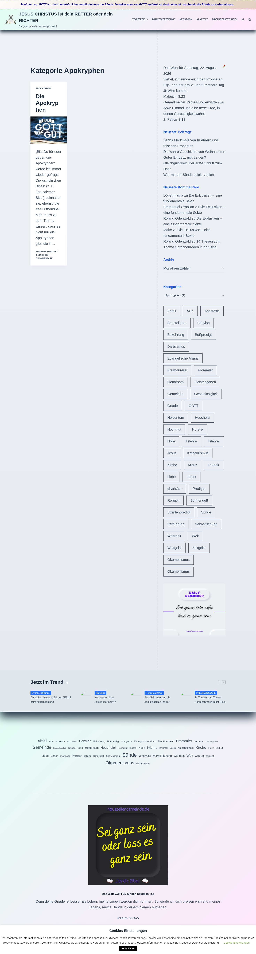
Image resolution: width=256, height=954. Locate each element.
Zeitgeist (198, 548)
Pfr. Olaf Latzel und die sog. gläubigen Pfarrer (157, 699)
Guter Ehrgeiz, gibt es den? (184, 157)
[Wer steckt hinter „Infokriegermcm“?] (86, 697)
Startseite (138, 19)
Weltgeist (174, 548)
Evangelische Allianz (183, 358)
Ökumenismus (178, 560)
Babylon (203, 323)
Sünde (206, 512)
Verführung (175, 524)
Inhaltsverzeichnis (163, 19)
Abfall (171, 311)
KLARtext (202, 19)
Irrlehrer (214, 441)
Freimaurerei (177, 370)
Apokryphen (43, 88)
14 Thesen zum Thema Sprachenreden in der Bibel (210, 699)
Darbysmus (176, 346)
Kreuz (192, 465)
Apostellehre (177, 323)
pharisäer (174, 488)
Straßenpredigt (178, 512)
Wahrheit (174, 536)
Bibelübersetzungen (224, 19)
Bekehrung (175, 335)
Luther (191, 477)
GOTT (193, 406)
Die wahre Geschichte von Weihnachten (194, 152)
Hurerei (197, 429)
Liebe (171, 477)
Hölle (171, 441)
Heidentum (175, 417)
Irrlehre (191, 441)
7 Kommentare (44, 258)
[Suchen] (249, 19)
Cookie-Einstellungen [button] (237, 942)
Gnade (172, 406)
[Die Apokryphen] (48, 130)
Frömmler (205, 370)
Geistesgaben (205, 382)
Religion (173, 500)
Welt (195, 536)
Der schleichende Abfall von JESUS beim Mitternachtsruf (50, 699)
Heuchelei (202, 417)
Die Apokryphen (47, 103)
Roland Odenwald (177, 218)
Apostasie (212, 311)
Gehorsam (175, 382)
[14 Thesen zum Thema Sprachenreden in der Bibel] (186, 697)
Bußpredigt (203, 335)
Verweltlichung (206, 524)
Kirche (172, 465)
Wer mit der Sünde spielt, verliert (188, 175)
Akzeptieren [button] (128, 948)
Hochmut (174, 429)
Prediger (199, 488)
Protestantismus (154, 693)
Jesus (171, 453)
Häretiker (100, 693)
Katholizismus (197, 453)
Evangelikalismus (41, 693)
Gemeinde (175, 394)
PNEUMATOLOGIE (206, 693)
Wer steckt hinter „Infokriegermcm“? (105, 699)
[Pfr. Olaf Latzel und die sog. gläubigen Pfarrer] (136, 697)
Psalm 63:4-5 (128, 918)
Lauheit (213, 465)
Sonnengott (199, 500)
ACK (190, 311)
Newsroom (186, 19)
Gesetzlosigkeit (206, 394)
